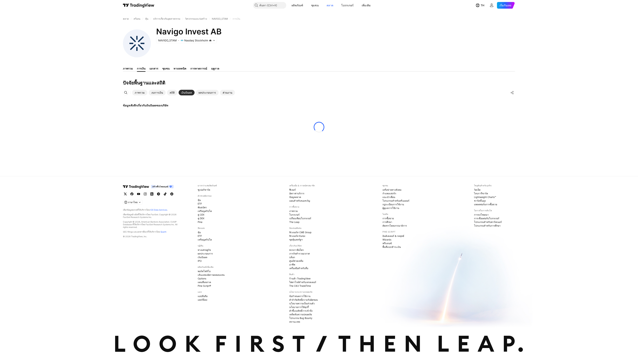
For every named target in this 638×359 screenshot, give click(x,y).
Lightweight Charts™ (485, 197)
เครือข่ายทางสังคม (391, 189)
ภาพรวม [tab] (128, 68)
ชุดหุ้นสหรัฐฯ (296, 239)
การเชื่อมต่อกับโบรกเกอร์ (486, 218)
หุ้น (199, 200)
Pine (200, 222)
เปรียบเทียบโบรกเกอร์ (300, 218)
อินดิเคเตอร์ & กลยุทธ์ (393, 236)
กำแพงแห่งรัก (389, 193)
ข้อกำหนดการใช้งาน (300, 296)
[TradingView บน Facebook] (132, 194)
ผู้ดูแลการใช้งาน (390, 208)
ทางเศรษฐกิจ (204, 249)
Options (202, 278)
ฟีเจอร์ (292, 189)
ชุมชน (315, 5)
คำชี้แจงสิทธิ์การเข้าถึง (301, 310)
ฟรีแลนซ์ (387, 243)
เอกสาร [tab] (154, 68)
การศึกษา (387, 222)
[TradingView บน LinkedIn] (152, 194)
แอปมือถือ (203, 296)
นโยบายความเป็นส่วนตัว (302, 303)
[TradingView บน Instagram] (145, 194)
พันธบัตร (202, 207)
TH (482, 5)
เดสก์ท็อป (202, 299)
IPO (200, 260)
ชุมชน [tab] (166, 68)
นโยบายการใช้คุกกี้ (299, 307)
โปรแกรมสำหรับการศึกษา (487, 225)
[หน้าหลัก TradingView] (138, 5)
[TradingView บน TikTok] (165, 194)
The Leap (294, 222)
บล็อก (292, 257)
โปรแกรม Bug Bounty (300, 318)
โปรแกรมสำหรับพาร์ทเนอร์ (488, 222)
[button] (305, 5)
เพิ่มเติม (366, 5)
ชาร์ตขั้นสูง (480, 200)
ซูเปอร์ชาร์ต (204, 189)
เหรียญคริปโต (205, 211)
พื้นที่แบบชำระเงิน (391, 246)
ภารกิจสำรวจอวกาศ (299, 253)
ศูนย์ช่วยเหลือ (296, 260)
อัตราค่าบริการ (296, 193)
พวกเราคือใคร (296, 249)
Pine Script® (204, 285)
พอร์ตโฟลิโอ (204, 271)
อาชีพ (292, 264)
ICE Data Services (158, 210)
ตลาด (330, 5)
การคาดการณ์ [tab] (198, 68)
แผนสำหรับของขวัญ (299, 200)
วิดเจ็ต (477, 189)
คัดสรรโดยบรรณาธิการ (394, 225)
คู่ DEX (201, 218)
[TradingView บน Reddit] (171, 194)
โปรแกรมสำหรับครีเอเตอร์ (395, 200)
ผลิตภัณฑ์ (297, 5)
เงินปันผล (202, 257)
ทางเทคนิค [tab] (180, 68)
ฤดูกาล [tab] (215, 68)
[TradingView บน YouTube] (138, 194)
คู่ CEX (201, 214)
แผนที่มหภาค (204, 282)
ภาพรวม (293, 211)
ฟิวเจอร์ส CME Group (300, 232)
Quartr (163, 232)
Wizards (386, 239)
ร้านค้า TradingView (300, 278)
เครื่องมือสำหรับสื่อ (298, 268)
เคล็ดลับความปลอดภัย (300, 314)
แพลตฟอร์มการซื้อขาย (485, 204)
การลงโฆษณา (481, 214)
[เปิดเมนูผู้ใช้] (491, 5)
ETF (200, 203)
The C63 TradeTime (300, 285)
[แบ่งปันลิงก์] (512, 92)
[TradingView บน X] (125, 194)
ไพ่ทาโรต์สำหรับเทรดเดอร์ (302, 282)
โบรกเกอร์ (347, 5)
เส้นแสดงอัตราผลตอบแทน (211, 274)
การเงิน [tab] (141, 68)
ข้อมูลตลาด (295, 197)
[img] (210, 40)
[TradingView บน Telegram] (158, 194)
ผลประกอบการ (205, 253)
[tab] (139, 92)
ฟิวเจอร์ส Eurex (297, 236)
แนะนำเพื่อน (388, 197)
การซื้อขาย (388, 218)
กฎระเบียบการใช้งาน (393, 204)
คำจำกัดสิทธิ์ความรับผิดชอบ (303, 299)
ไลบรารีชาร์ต (481, 193)
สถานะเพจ (294, 321)
